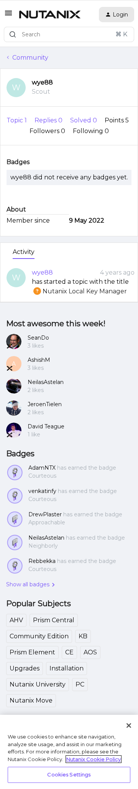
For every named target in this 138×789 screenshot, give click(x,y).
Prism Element (32, 652)
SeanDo (38, 337)
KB (83, 636)
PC (80, 684)
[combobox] (69, 34)
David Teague (46, 426)
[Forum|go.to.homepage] (49, 14)
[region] (69, 752)
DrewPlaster (45, 514)
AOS (90, 652)
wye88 (42, 82)
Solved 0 (84, 120)
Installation (66, 668)
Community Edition (39, 636)
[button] (8, 15)
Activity (23, 251)
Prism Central (53, 620)
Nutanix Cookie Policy (93, 759)
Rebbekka (42, 561)
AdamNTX (42, 467)
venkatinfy (42, 491)
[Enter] (12, 34)
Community (30, 57)
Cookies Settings (68, 774)
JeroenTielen (45, 404)
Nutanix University (38, 684)
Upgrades (24, 668)
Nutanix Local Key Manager (79, 291)
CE (69, 652)
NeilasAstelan (46, 382)
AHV (16, 620)
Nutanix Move (31, 700)
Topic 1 (17, 120)
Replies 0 (49, 120)
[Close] (128, 725)
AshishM (39, 359)
